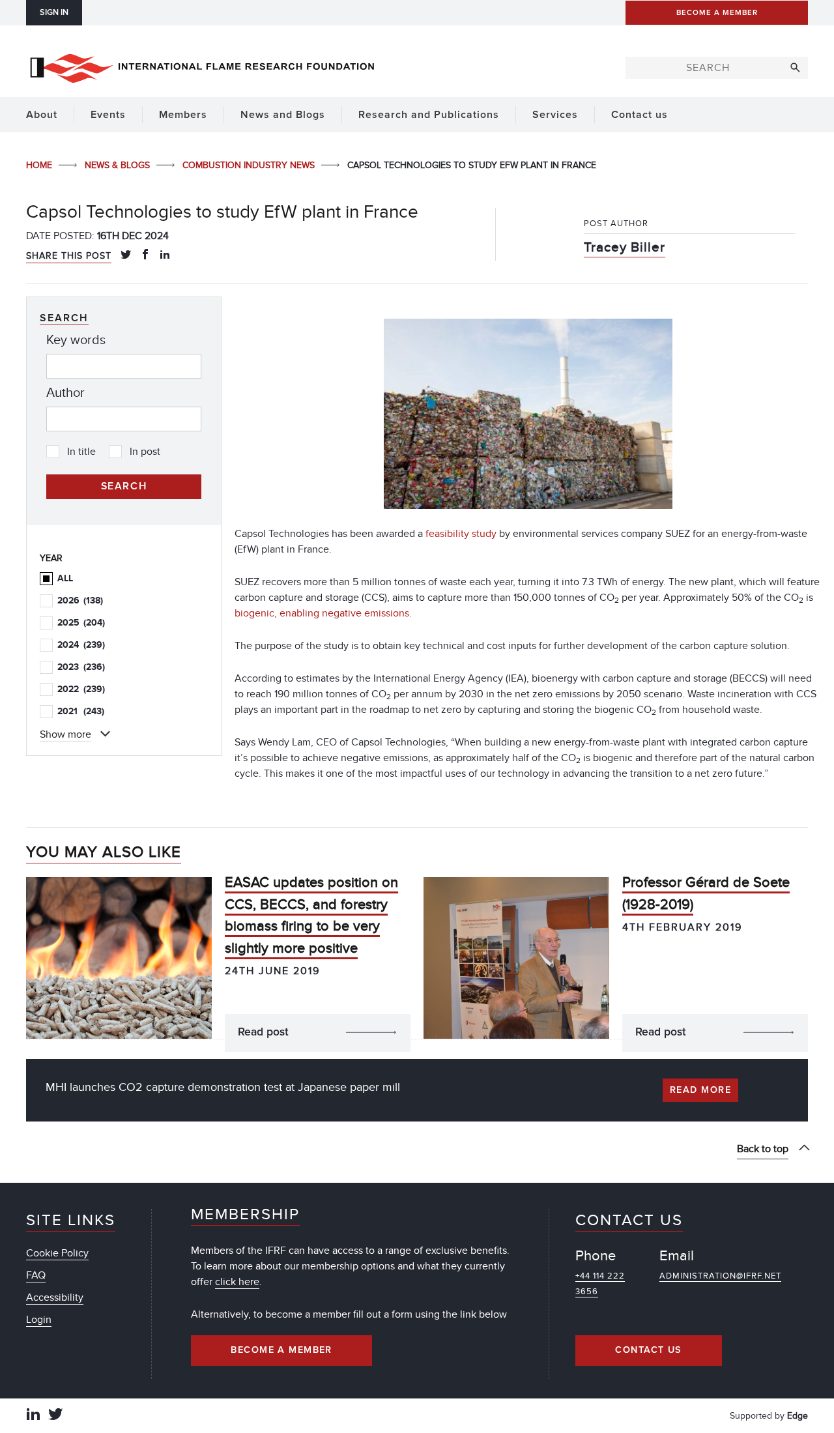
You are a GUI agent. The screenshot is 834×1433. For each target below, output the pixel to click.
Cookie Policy (57, 1253)
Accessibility (54, 1297)
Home (40, 165)
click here (237, 1281)
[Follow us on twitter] (55, 1416)
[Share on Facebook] (145, 255)
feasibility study (460, 533)
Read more (700, 1090)
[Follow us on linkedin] (33, 1416)
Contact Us (648, 1350)
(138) (80, 600)
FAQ (36, 1275)
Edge (797, 1415)
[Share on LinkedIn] (165, 255)
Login (38, 1319)
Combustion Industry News (249, 165)
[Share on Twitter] (126, 255)
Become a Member (281, 1350)
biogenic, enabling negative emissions (322, 613)
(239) (81, 644)
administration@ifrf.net (720, 1276)
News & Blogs (118, 165)
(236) (81, 667)
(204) (81, 622)
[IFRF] (202, 65)
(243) (80, 711)
